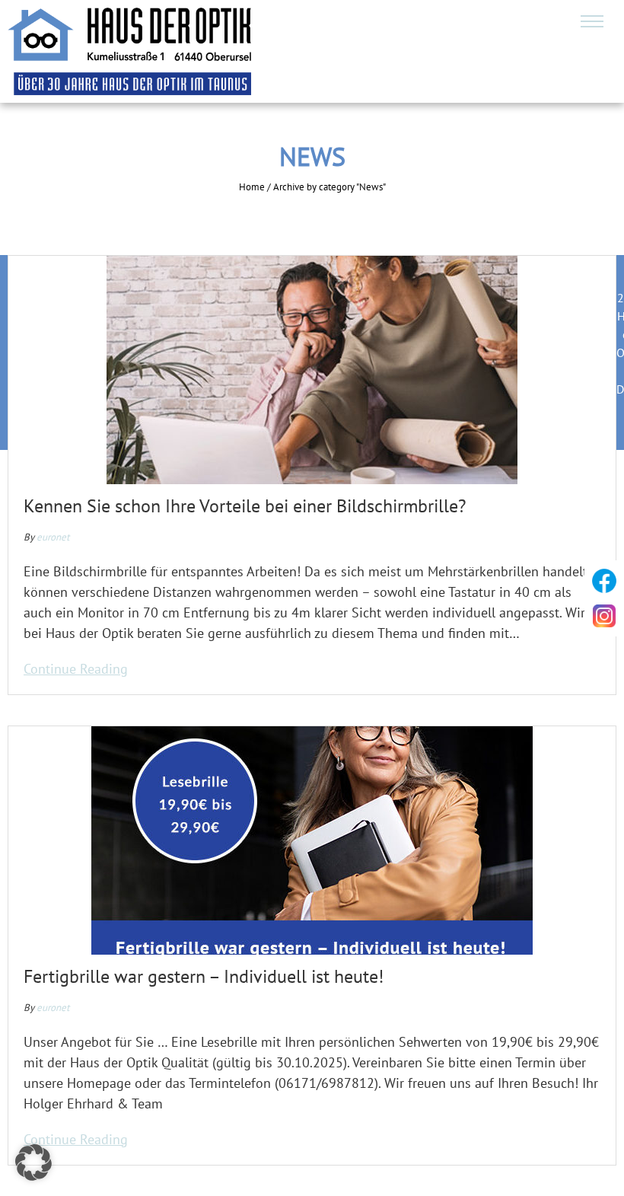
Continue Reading (76, 669)
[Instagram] (604, 616)
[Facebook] (604, 581)
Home (252, 186)
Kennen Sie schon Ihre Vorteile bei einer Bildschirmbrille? (245, 506)
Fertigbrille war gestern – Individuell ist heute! (204, 976)
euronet (53, 537)
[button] (33, 1162)
